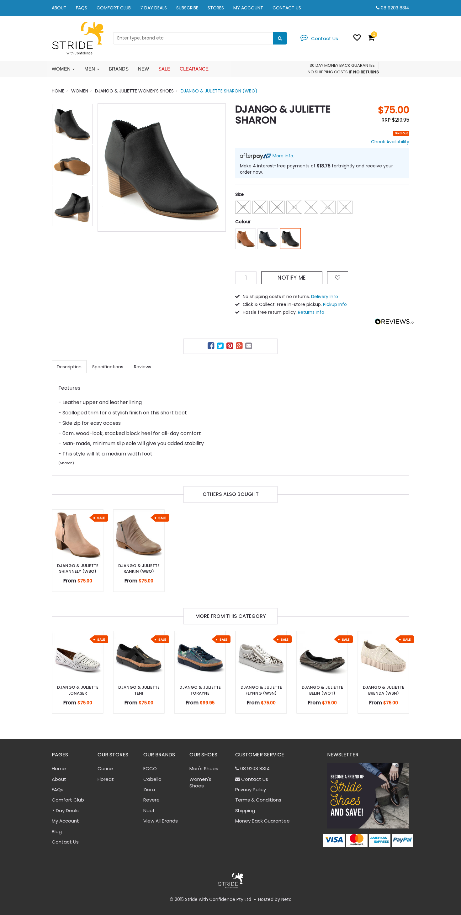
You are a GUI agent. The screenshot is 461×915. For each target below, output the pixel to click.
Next (218, 167)
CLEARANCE (194, 68)
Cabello (152, 779)
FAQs (81, 8)
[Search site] (280, 38)
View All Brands (160, 821)
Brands (119, 68)
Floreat (106, 779)
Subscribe (187, 8)
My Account (248, 8)
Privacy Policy (250, 789)
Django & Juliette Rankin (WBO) (139, 568)
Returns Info (311, 312)
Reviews (142, 367)
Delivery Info (324, 296)
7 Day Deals (153, 8)
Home (59, 768)
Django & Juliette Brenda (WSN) (383, 690)
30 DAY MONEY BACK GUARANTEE (342, 65)
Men (90, 68)
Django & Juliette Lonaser (77, 690)
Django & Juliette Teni (139, 690)
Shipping (245, 810)
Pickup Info (335, 304)
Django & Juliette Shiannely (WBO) (77, 568)
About (59, 8)
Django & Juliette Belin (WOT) (322, 690)
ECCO (150, 768)
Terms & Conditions (258, 800)
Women (62, 68)
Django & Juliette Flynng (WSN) (261, 690)
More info (282, 156)
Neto (286, 899)
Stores (216, 8)
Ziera (149, 789)
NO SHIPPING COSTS (328, 72)
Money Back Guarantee (262, 821)
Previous (105, 167)
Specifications (107, 367)
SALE (164, 68)
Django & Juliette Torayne (200, 690)
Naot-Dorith (30, 890)
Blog (57, 831)
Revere (151, 800)
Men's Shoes (203, 768)
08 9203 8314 (395, 8)
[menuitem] (212, 346)
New (143, 68)
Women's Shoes (200, 782)
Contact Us (287, 8)
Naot (149, 810)
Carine (105, 768)
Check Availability (390, 142)
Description (69, 367)
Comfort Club (114, 8)
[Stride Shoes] (77, 37)
